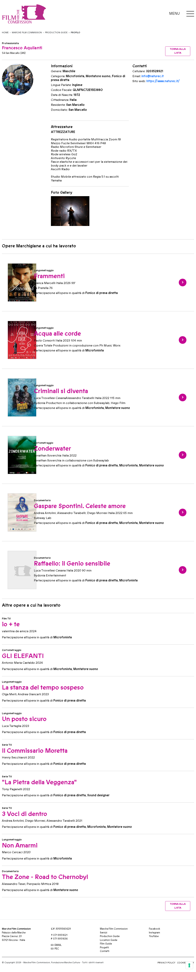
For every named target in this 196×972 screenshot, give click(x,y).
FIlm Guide (106, 943)
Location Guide (108, 940)
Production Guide (56, 32)
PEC (57, 948)
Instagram (154, 932)
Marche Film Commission (27, 32)
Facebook (154, 929)
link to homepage (59, 13)
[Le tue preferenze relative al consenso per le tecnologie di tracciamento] (189, 965)
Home (5, 32)
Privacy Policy (166, 962)
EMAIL (58, 945)
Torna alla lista (178, 51)
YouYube (153, 936)
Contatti (104, 951)
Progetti (104, 947)
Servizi (103, 932)
